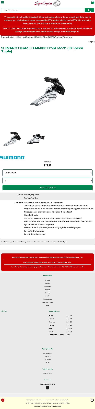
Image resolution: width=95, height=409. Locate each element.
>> (94, 41)
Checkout (47, 283)
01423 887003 (48, 373)
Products (4, 37)
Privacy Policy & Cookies (47, 302)
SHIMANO (18, 37)
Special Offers (47, 286)
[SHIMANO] (12, 158)
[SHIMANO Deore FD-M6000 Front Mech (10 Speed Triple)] (47, 91)
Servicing (47, 289)
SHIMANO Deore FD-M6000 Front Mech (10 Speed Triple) (55, 37)
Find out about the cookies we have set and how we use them (47, 406)
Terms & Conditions (47, 299)
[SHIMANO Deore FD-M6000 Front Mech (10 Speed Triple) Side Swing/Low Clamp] (36, 139)
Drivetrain (11, 37)
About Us (47, 296)
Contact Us (47, 293)
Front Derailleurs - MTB (30, 37)
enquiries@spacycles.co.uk (48, 384)
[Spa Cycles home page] (47, 6)
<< (88, 41)
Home (47, 305)
